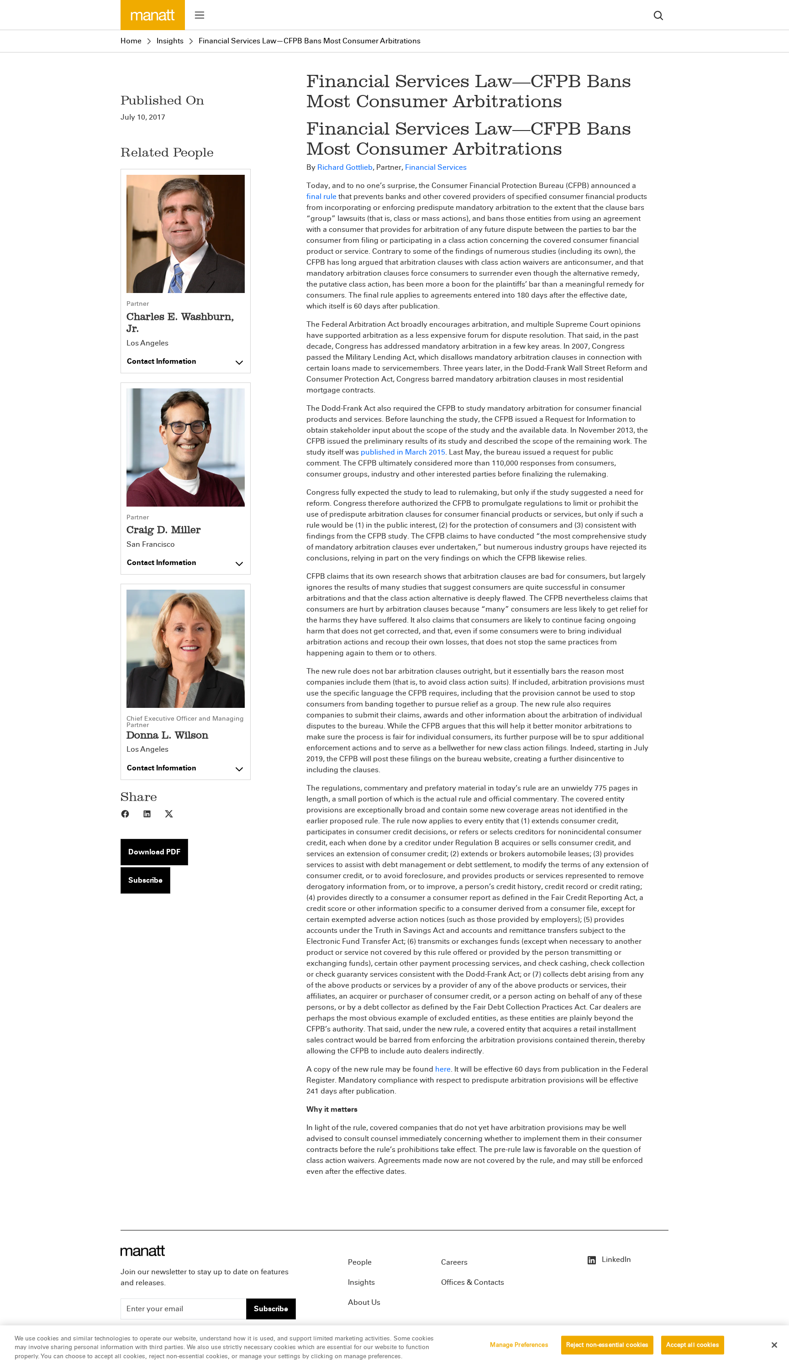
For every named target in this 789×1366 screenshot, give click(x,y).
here (443, 1069)
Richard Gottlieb (345, 167)
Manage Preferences (519, 1344)
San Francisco (150, 544)
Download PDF (154, 852)
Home (131, 41)
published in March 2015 (403, 452)
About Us (364, 1302)
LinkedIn (615, 1259)
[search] (658, 14)
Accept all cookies (692, 1344)
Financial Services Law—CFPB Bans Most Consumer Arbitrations (310, 41)
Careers (454, 1262)
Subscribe (145, 880)
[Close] (774, 1345)
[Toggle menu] (199, 15)
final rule (321, 196)
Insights (170, 41)
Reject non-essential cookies (607, 1344)
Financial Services (436, 167)
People (360, 1262)
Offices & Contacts (472, 1282)
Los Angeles (147, 343)
